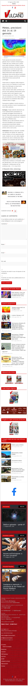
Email (3, 252)
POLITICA (3, 656)
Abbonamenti (4, 663)
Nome (3, 244)
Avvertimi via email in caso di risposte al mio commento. (13, 272)
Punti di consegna (7, 646)
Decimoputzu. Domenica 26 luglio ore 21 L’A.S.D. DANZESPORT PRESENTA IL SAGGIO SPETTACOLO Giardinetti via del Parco (18, 326)
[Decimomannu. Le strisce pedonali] (6, 476)
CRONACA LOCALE (5, 661)
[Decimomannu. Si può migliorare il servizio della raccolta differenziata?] (6, 468)
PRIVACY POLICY (5, 624)
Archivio (3, 666)
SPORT (3, 659)
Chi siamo (3, 644)
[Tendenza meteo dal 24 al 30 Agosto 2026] (6, 307)
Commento (4, 223)
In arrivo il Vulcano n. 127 (18, 315)
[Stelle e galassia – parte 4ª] (14, 509)
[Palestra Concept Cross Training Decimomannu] (14, 172)
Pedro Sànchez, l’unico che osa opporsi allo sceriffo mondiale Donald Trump (18, 294)
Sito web (3, 261)
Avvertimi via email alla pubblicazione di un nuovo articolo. (13, 278)
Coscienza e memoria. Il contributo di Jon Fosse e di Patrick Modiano (13, 586)
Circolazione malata (17, 460)
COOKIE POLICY (13, 624)
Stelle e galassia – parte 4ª (14, 525)
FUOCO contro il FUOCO (17, 445)
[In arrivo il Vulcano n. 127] (6, 315)
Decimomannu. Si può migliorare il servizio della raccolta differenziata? (18, 470)
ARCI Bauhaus (4, 654)
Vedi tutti (22, 506)
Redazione (3, 649)
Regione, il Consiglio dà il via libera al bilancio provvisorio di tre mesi (16, 194)
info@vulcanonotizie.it (7, 638)
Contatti (3, 651)
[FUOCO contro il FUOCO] (6, 444)
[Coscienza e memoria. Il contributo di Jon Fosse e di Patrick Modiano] (14, 569)
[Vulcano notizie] (3, 21)
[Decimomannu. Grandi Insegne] (6, 452)
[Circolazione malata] (6, 460)
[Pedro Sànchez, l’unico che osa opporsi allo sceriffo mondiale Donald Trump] (6, 292)
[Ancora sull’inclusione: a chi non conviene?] (14, 538)
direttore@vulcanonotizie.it (8, 635)
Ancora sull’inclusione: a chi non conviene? (12, 555)
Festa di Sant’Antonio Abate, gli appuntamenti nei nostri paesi (12, 204)
